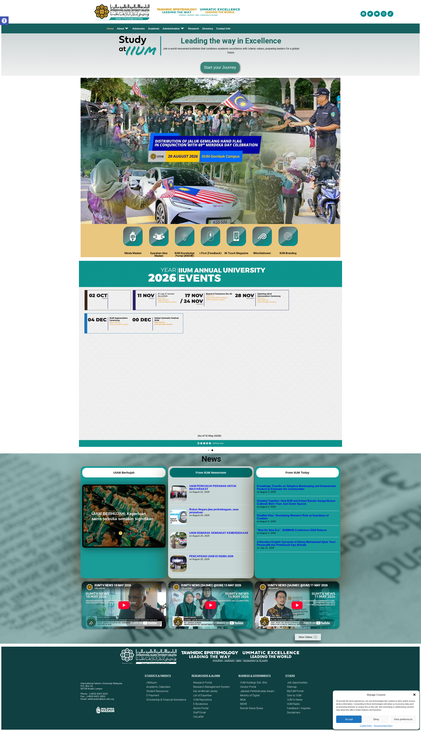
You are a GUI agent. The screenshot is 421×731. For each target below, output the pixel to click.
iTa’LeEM (198, 716)
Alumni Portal (200, 708)
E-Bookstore (200, 704)
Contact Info (223, 28)
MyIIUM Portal (295, 691)
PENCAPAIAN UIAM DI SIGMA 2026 (211, 556)
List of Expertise (202, 695)
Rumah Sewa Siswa (251, 708)
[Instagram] (384, 14)
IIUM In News (294, 699)
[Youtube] (377, 14)
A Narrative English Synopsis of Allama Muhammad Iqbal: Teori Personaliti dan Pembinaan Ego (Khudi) (296, 543)
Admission (138, 28)
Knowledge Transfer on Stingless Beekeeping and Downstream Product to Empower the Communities (296, 487)
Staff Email (199, 712)
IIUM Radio (293, 704)
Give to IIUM (294, 695)
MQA (243, 699)
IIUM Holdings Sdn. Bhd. (254, 682)
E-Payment (152, 695)
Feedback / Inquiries (298, 708)
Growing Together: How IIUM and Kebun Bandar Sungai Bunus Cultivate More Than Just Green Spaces (296, 502)
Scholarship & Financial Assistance (166, 699)
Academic (153, 28)
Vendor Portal (248, 686)
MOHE (243, 704)
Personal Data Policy (383, 726)
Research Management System (211, 686)
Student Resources (157, 691)
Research (193, 28)
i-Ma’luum (151, 682)
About (120, 28)
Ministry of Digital (250, 695)
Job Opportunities (297, 682)
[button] (414, 694)
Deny (376, 719)
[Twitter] (370, 14)
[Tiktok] (390, 14)
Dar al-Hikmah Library (205, 691)
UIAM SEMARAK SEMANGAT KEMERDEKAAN (218, 533)
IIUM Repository (202, 699)
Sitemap (292, 686)
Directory (207, 28)
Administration (171, 28)
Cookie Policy (366, 726)
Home (110, 28)
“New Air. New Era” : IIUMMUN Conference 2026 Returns (292, 530)
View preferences (403, 719)
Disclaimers (293, 712)
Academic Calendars (158, 686)
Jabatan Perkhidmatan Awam (257, 691)
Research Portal (202, 682)
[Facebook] (363, 14)
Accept (349, 719)
